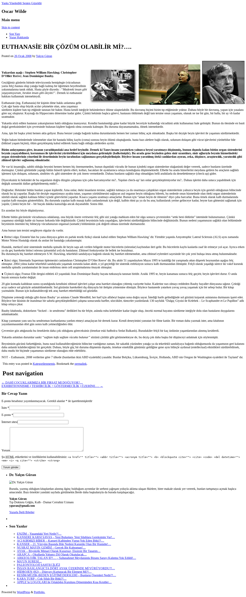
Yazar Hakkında (19, 37)
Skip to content (11, 27)
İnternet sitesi (9, 422)
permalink (81, 363)
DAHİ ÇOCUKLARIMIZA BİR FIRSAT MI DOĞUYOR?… (42, 382)
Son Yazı (14, 34)
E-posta (6, 414)
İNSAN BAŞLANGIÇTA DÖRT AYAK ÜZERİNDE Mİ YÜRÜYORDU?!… (66, 568)
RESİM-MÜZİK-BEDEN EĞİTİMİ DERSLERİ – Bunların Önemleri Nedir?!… (66, 575)
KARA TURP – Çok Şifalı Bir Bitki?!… (41, 578)
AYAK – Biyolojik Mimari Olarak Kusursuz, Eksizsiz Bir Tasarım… (59, 551)
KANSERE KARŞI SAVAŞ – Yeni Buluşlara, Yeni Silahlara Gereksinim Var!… (66, 537)
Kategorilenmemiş (44, 363)
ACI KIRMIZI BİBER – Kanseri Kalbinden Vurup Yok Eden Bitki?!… (60, 540)
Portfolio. (39, 592)
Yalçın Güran (44, 56)
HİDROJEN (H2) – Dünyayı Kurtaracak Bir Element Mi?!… (54, 571)
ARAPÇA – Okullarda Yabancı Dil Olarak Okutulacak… (52, 554)
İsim (4, 407)
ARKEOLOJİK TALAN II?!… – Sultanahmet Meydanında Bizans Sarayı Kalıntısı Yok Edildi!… (76, 558)
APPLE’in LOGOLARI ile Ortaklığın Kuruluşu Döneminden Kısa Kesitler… (64, 582)
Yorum (6, 450)
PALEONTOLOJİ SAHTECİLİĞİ (38, 564)
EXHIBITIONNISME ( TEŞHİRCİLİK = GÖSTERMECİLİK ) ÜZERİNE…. (52, 386)
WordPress (23, 592)
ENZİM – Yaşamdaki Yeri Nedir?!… (39, 533)
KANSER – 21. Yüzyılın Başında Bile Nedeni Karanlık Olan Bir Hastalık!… (64, 544)
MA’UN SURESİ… (29, 561)
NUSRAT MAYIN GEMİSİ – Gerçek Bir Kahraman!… (51, 547)
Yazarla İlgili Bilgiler (21, 512)
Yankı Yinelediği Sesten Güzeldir (22, 3)
